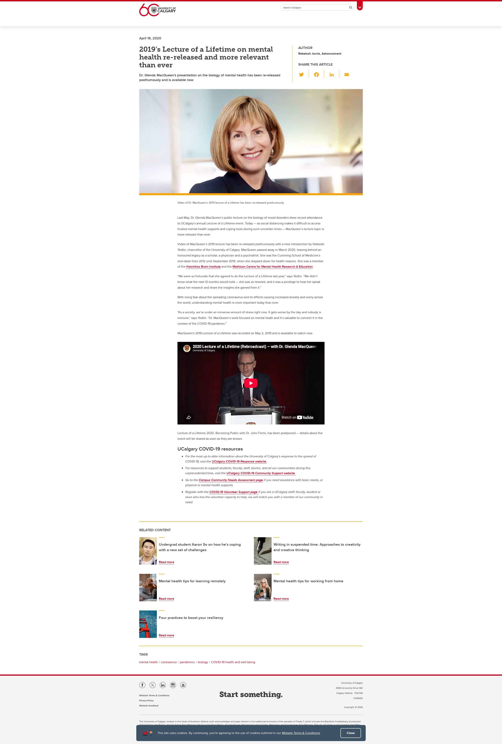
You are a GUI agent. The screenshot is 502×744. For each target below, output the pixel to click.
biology (203, 662)
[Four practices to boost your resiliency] (148, 624)
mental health (148, 662)
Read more (166, 562)
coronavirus (169, 662)
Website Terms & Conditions (301, 733)
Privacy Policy (146, 700)
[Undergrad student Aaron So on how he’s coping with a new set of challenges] (148, 551)
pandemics (187, 662)
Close (351, 733)
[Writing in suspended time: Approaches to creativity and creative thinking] (263, 551)
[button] (303, 74)
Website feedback (148, 705)
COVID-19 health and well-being (233, 662)
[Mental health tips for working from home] (263, 587)
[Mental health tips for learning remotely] (148, 587)
